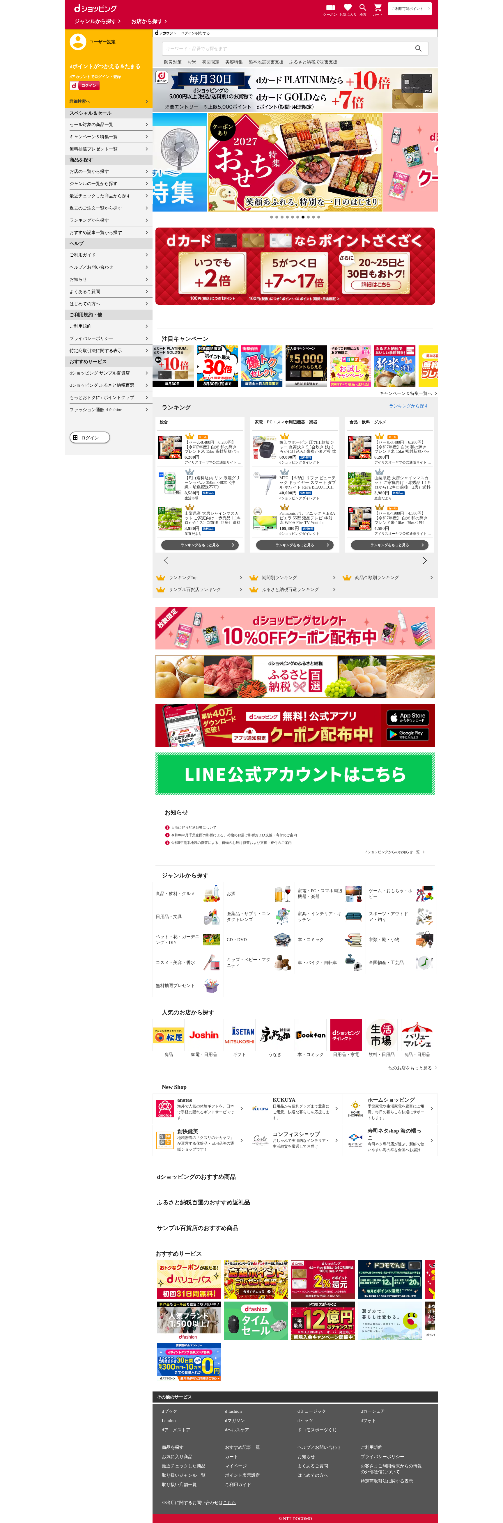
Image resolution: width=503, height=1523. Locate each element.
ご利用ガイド (83, 255)
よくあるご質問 (85, 291)
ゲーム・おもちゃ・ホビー (390, 893)
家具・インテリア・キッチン (319, 916)
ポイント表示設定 (242, 1475)
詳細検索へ (80, 101)
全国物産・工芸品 (386, 962)
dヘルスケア (237, 1430)
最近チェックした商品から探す (100, 196)
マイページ (236, 1466)
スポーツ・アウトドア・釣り (388, 916)
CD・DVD (237, 939)
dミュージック (311, 1411)
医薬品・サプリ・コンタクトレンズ (248, 916)
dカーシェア (373, 1411)
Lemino (169, 1420)
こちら (229, 1502)
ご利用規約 (80, 326)
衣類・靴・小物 (384, 939)
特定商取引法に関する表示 (96, 350)
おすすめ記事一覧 (242, 1447)
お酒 (231, 893)
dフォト (368, 1420)
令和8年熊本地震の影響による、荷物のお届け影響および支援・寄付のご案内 (231, 843)
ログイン (90, 438)
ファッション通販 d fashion (96, 409)
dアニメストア (176, 1430)
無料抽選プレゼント (175, 985)
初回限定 (210, 62)
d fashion (233, 1411)
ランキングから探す (89, 220)
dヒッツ (305, 1420)
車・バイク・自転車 (317, 962)
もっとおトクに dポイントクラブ (102, 397)
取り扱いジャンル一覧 (184, 1475)
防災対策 (173, 62)
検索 (418, 48)
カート (231, 1456)
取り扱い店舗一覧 (179, 1484)
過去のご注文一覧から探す (96, 208)
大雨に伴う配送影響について (194, 828)
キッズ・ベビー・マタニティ (248, 962)
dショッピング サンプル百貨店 (100, 373)
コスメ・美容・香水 (175, 962)
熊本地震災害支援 (266, 62)
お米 (191, 62)
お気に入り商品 (177, 1456)
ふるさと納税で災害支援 (313, 62)
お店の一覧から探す (89, 171)
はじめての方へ (85, 303)
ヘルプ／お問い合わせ (91, 267)
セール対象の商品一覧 (91, 124)
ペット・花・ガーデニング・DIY (177, 939)
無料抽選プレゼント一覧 (94, 149)
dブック (169, 1411)
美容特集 (234, 62)
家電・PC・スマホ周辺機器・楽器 (320, 893)
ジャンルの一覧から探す (94, 183)
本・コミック (311, 939)
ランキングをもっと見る (200, 545)
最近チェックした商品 (184, 1466)
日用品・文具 (169, 916)
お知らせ (78, 279)
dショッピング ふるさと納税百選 (102, 385)
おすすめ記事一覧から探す (96, 232)
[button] (378, 7)
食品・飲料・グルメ (175, 893)
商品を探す (173, 1447)
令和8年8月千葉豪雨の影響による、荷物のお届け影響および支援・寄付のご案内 (234, 835)
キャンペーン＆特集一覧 (94, 136)
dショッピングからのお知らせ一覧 (393, 852)
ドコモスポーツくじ (317, 1430)
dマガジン (235, 1420)
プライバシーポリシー (91, 338)
